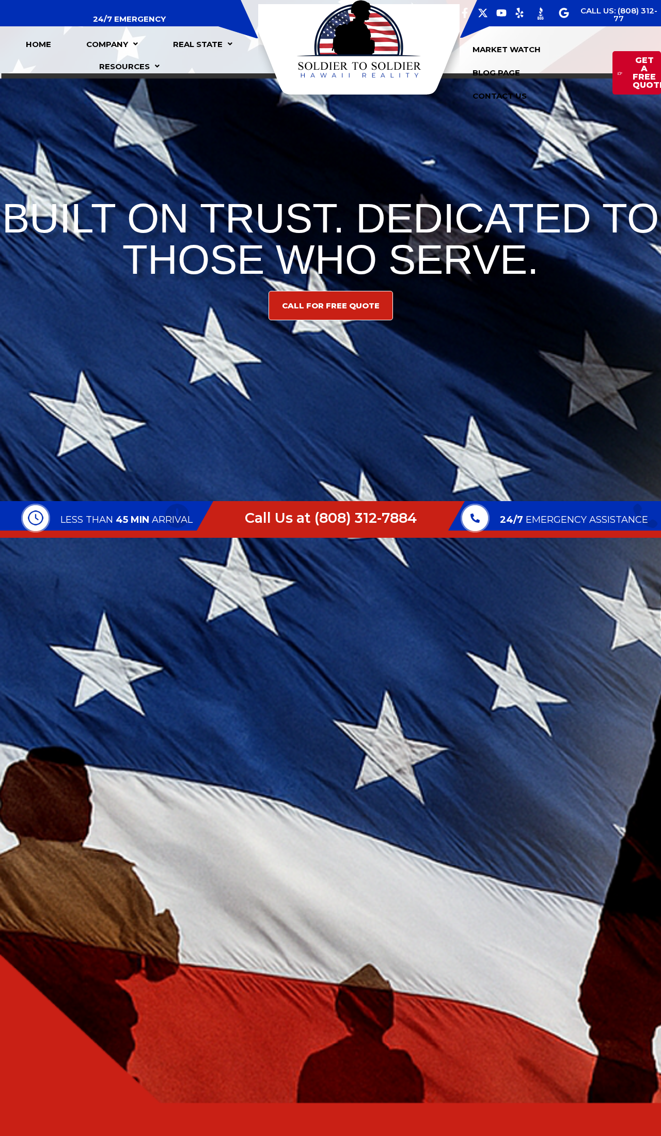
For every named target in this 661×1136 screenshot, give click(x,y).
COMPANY (107, 44)
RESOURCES (124, 66)
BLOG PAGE (496, 72)
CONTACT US (500, 96)
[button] (112, 44)
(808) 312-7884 (365, 517)
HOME (38, 44)
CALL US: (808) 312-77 (618, 14)
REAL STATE (198, 44)
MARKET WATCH (507, 49)
